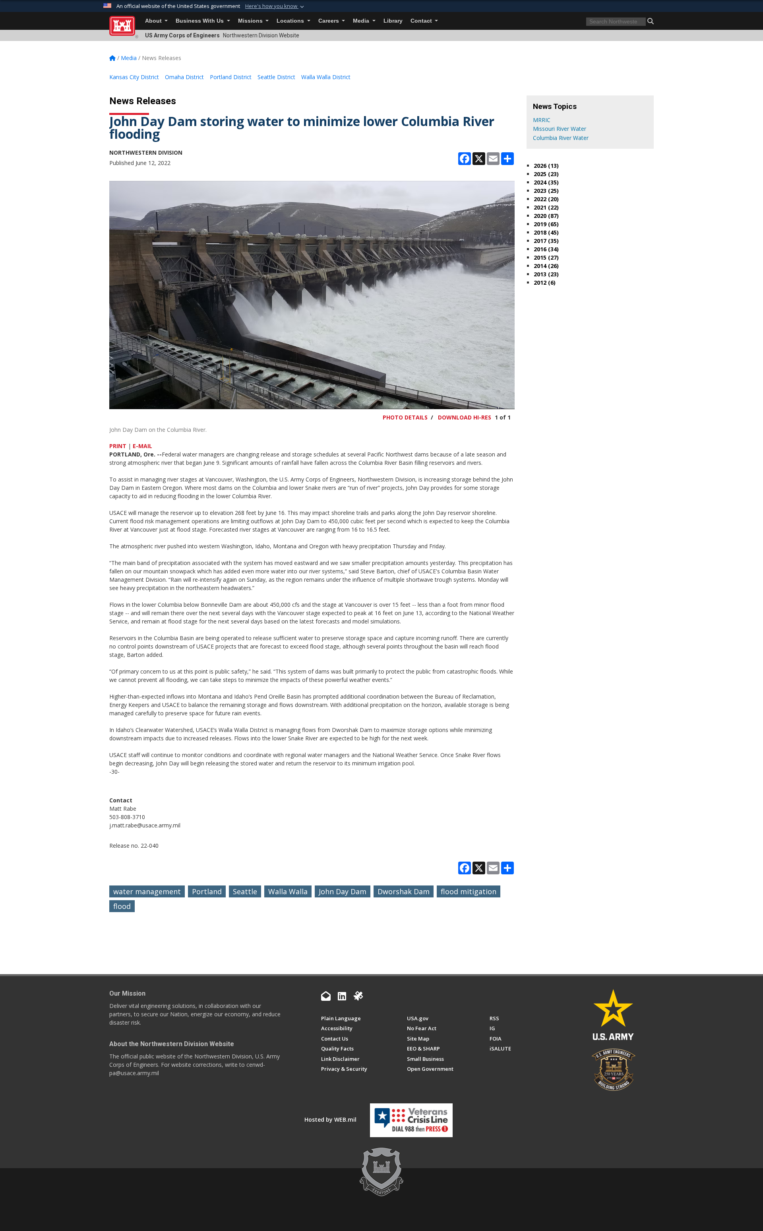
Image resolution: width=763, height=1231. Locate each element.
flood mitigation (468, 891)
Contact (422, 21)
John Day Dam (342, 891)
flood (122, 906)
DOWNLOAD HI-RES (464, 417)
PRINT (117, 446)
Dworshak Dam (404, 891)
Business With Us (200, 21)
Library (393, 21)
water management (147, 891)
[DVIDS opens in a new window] (358, 996)
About (154, 21)
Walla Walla (288, 891)
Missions (251, 21)
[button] (275, 6)
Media (362, 21)
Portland (207, 891)
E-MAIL (142, 446)
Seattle (245, 891)
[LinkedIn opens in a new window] (342, 996)
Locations (291, 21)
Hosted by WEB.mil (330, 1119)
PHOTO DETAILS (405, 417)
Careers (329, 21)
